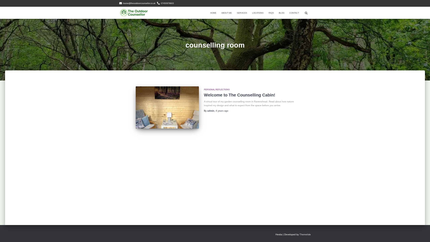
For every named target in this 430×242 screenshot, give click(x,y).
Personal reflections (217, 89)
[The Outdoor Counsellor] (134, 13)
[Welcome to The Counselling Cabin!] (167, 107)
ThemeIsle (305, 234)
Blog (281, 13)
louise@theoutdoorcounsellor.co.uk (139, 3)
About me (226, 13)
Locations (258, 13)
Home (213, 13)
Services (242, 13)
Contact (294, 13)
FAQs (271, 13)
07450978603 (167, 3)
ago (222, 110)
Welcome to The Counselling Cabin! (239, 95)
